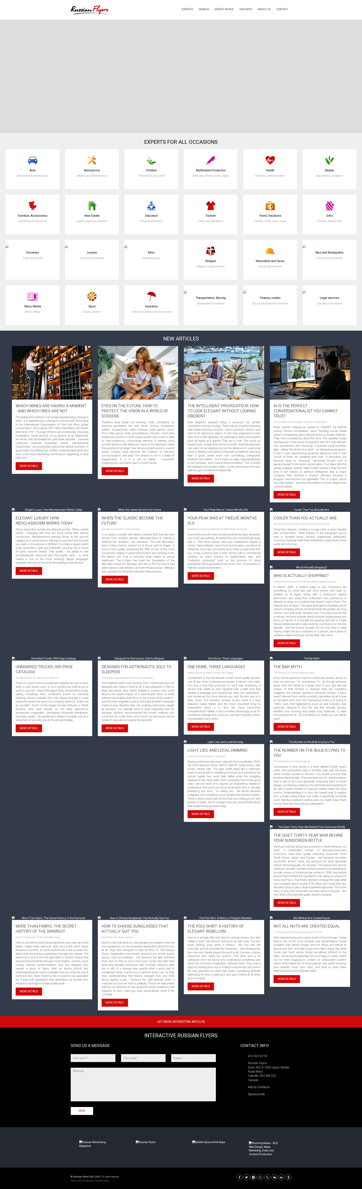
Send (82, 1110)
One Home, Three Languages (216, 667)
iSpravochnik (256, 1094)
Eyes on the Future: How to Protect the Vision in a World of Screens (135, 411)
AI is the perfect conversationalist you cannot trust (306, 411)
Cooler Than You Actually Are (305, 518)
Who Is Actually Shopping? (301, 575)
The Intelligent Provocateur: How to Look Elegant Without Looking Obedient (223, 411)
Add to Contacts (259, 1087)
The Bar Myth (288, 667)
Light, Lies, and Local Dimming (218, 750)
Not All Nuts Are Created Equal (307, 926)
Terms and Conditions (82, 1180)
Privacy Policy (102, 1180)
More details (29, 465)
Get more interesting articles (181, 1021)
